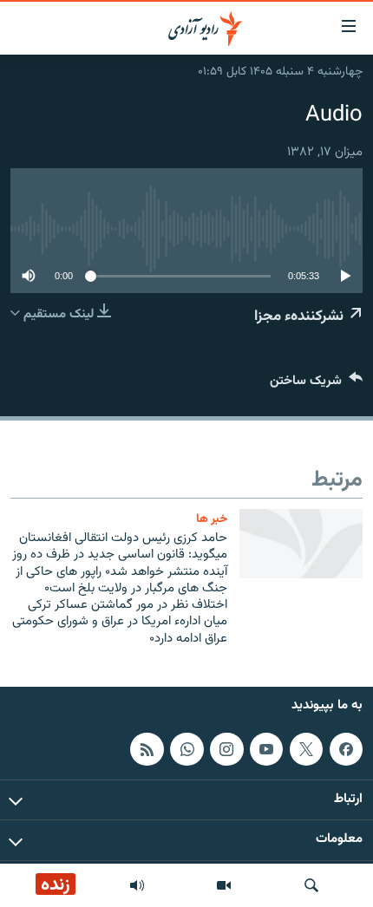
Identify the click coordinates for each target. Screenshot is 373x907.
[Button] (316, 384)
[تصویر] (224, 885)
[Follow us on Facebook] (346, 749)
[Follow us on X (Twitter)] (306, 749)
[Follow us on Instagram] (226, 749)
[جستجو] (311, 885)
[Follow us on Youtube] (266, 749)
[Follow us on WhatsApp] (186, 749)
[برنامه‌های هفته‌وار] (137, 885)
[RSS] (146, 749)
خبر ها (211, 519)
